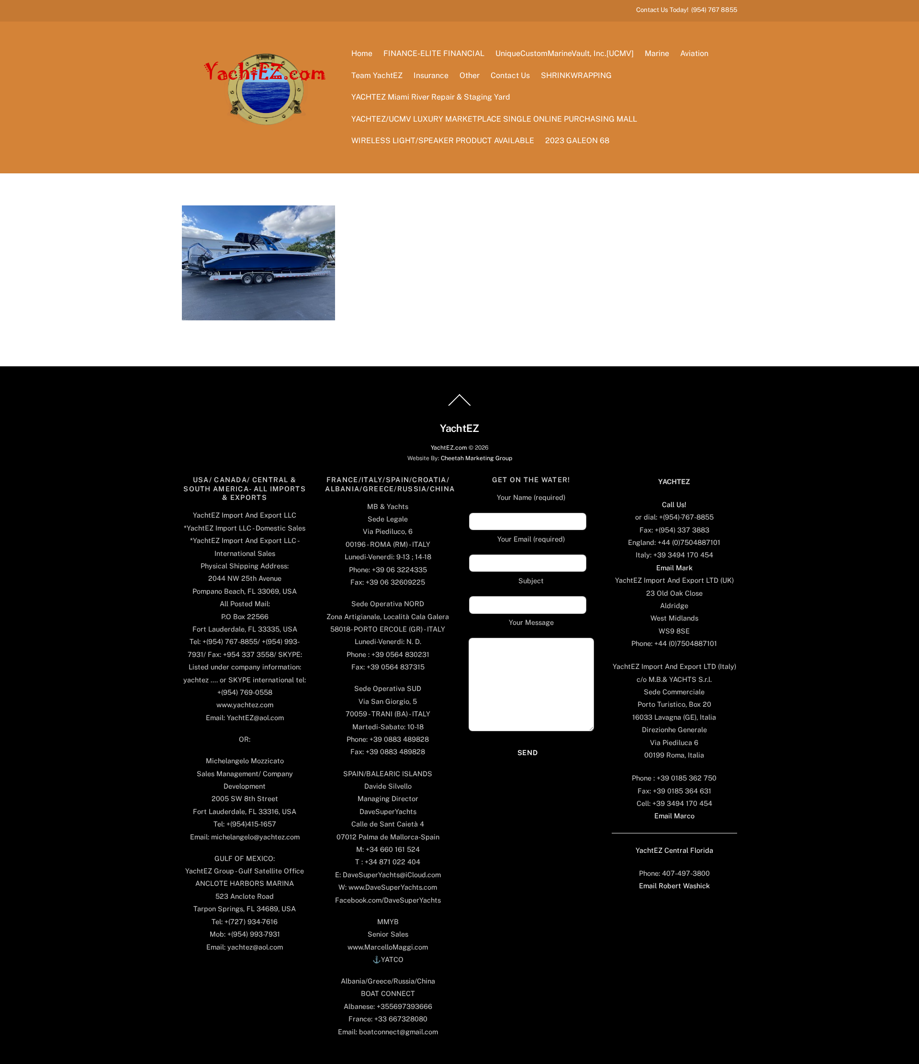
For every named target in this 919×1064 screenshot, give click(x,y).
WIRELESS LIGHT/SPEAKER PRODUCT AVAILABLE (442, 140)
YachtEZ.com (449, 447)
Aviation (694, 53)
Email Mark (674, 568)
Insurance (431, 75)
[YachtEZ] (259, 150)
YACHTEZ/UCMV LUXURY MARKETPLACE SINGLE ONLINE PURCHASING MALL (494, 119)
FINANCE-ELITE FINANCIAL (433, 53)
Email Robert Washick (674, 886)
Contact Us (510, 75)
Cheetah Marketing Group (476, 458)
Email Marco (674, 816)
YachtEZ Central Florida (674, 850)
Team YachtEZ (377, 75)
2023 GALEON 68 (577, 140)
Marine (657, 53)
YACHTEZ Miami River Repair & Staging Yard (430, 97)
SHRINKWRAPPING (576, 75)
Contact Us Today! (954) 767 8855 (686, 9)
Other (470, 75)
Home (361, 53)
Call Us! (674, 504)
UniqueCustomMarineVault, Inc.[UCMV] (564, 53)
